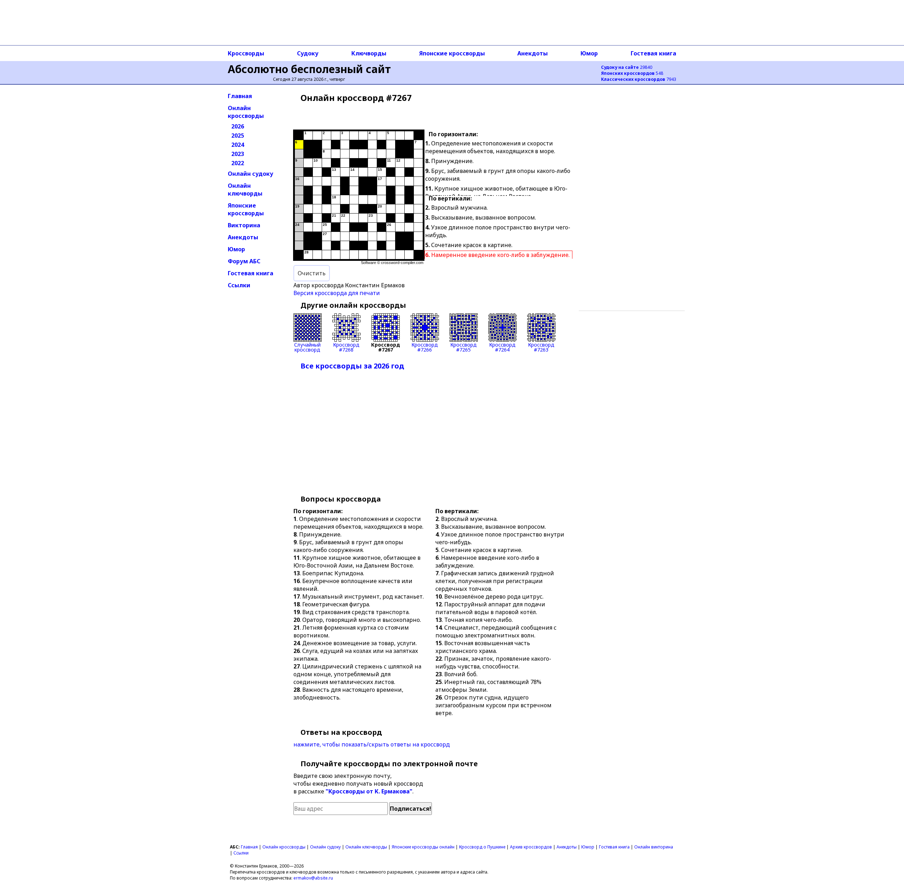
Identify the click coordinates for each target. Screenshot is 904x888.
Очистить (312, 273)
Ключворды (368, 53)
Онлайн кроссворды (246, 112)
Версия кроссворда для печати (336, 293)
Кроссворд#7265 (463, 346)
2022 (237, 163)
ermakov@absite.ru (313, 878)
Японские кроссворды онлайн (423, 847)
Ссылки (239, 285)
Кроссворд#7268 (346, 346)
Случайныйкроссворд (307, 346)
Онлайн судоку (250, 174)
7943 (638, 79)
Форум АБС (244, 261)
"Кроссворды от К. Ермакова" (369, 791)
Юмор (589, 53)
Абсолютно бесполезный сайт (309, 69)
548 (632, 73)
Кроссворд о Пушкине (482, 847)
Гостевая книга (653, 53)
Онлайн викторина (653, 847)
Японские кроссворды (452, 53)
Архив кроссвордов (531, 847)
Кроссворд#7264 (502, 346)
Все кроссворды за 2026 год (352, 366)
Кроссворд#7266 (424, 346)
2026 (237, 126)
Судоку (308, 53)
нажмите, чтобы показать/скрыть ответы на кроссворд (371, 744)
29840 (626, 67)
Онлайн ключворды (245, 189)
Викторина (244, 225)
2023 (237, 154)
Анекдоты (532, 53)
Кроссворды (246, 53)
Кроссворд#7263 (541, 346)
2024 (237, 145)
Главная (240, 96)
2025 (237, 135)
